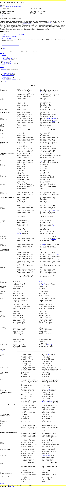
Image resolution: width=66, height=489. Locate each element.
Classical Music (8, 0)
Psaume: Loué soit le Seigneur (6, 56)
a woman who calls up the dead (53, 210)
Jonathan (53, 121)
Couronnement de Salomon (6, 80)
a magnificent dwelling (46, 455)
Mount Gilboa (53, 239)
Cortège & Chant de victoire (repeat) (7, 58)
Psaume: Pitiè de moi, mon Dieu (6, 61)
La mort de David (4, 81)
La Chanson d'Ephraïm (5, 77)
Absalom (50, 401)
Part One (2, 53)
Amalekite (43, 244)
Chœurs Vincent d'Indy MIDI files (7, 38)
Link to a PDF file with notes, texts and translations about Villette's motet (10, 6)
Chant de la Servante (5, 74)
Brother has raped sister (51, 400)
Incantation (3, 64)
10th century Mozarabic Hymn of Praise (10, 4)
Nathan (50, 389)
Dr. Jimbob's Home (2, 0)
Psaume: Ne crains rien (5, 59)
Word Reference (4, 50)
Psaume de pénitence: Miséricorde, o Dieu (8, 75)
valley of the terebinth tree (51, 118)
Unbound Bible (4, 48)
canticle (49, 354)
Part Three (2, 71)
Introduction (4, 55)
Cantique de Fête (4, 69)
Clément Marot (50, 22)
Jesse (46, 93)
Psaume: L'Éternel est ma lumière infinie (8, 63)
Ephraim (48, 411)
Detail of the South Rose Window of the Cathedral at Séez (10, 45)
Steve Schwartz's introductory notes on (9, 36)
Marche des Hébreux (5, 78)
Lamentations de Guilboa (5, 65)
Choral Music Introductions (13, 0)
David (41, 96)
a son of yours (49, 344)
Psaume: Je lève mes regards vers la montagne (8, 76)
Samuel (54, 91)
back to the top (2, 15)
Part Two (2, 67)
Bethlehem (53, 93)
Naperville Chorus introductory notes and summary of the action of (13, 34)
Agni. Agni (19, 233)
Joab (51, 411)
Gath (46, 254)
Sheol (53, 225)
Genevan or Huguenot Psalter (27, 23)
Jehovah (49, 89)
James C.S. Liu (12, 486)
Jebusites (44, 283)
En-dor (43, 210)
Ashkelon (57, 254)
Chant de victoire (4, 57)
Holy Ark (43, 284)
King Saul (42, 91)
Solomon (51, 458)
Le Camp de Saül (4, 62)
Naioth (42, 161)
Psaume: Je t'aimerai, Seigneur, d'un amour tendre (9, 79)
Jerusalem (40, 281)
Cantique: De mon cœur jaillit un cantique (8, 73)
